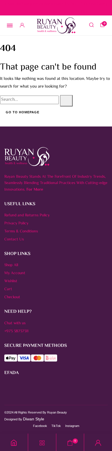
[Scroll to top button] (103, 428)
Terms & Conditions (21, 231)
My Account (14, 273)
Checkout (12, 297)
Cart (8, 289)
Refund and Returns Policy (27, 215)
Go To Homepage (22, 112)
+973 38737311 (16, 331)
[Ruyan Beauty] (56, 25)
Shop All (11, 265)
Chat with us (15, 323)
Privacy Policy (16, 223)
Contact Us (14, 239)
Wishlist (10, 281)
